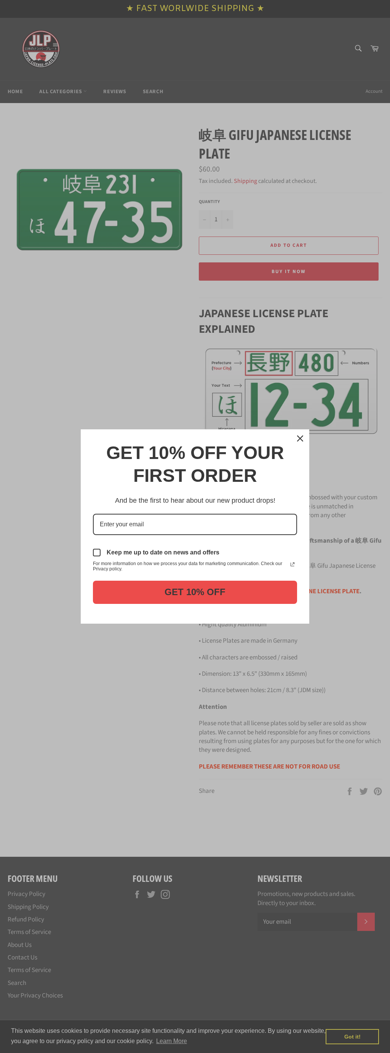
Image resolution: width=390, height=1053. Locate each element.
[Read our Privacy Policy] (292, 564)
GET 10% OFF (195, 592)
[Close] (300, 438)
